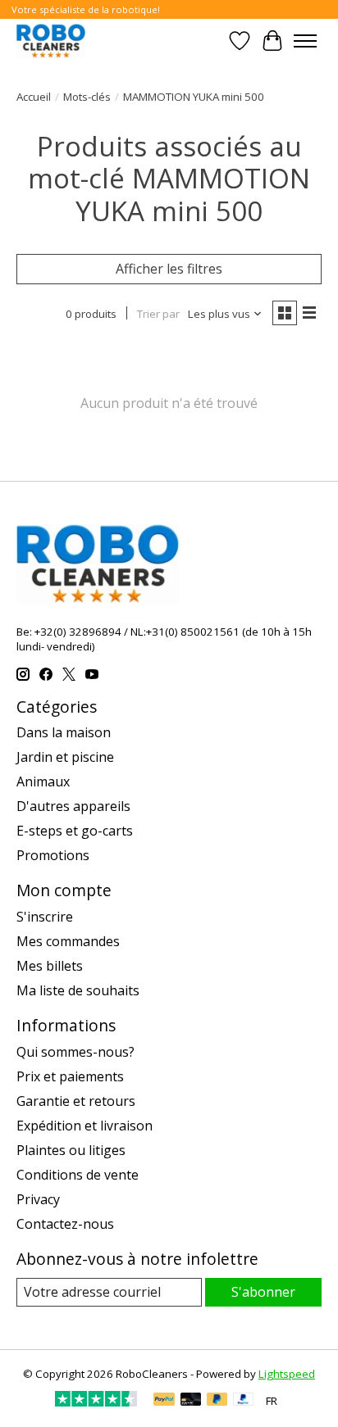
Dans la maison (63, 732)
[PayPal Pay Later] (217, 1401)
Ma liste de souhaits (77, 990)
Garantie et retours (75, 1101)
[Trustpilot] (96, 1402)
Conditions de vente (77, 1175)
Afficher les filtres (169, 269)
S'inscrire (44, 917)
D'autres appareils (73, 806)
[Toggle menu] (305, 41)
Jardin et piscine (65, 757)
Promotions (52, 855)
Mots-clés (87, 96)
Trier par (158, 313)
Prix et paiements (70, 1076)
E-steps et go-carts (74, 831)
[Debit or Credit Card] (191, 1401)
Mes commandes (68, 941)
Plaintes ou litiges (71, 1150)
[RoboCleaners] (50, 40)
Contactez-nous (65, 1224)
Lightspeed (286, 1373)
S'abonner (263, 1292)
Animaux (43, 781)
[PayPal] (164, 1401)
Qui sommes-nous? (75, 1052)
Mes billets (49, 966)
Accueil (33, 96)
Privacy (38, 1199)
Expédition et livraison (84, 1126)
